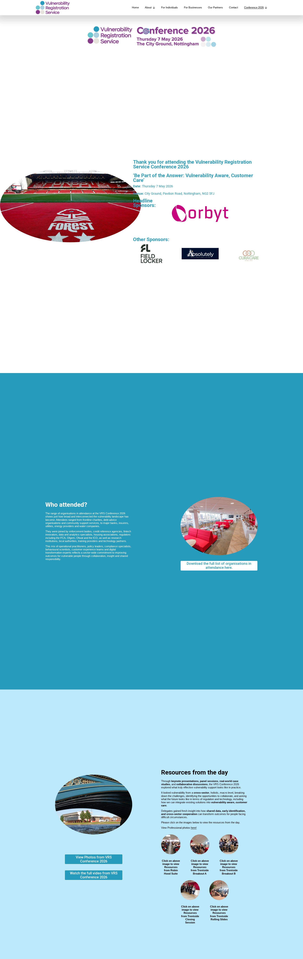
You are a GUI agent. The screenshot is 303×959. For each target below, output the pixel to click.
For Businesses (193, 7)
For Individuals (169, 7)
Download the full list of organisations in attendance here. (219, 566)
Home (135, 7)
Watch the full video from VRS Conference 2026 (93, 875)
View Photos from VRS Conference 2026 (94, 859)
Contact (233, 7)
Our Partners (215, 7)
